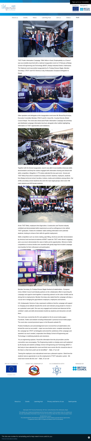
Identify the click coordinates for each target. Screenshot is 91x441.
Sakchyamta (72, 401)
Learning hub (38, 401)
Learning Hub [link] (46, 17)
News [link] (35, 17)
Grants (27, 401)
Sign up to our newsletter (80, 2)
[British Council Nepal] (80, 368)
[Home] (8, 7)
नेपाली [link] (77, 17)
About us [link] (15, 17)
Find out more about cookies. (9, 438)
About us (18, 401)
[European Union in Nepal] (11, 369)
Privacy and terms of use (55, 401)
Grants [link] (25, 17)
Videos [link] (68, 17)
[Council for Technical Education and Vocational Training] (56, 371)
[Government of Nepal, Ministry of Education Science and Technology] (34, 371)
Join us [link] (58, 17)
